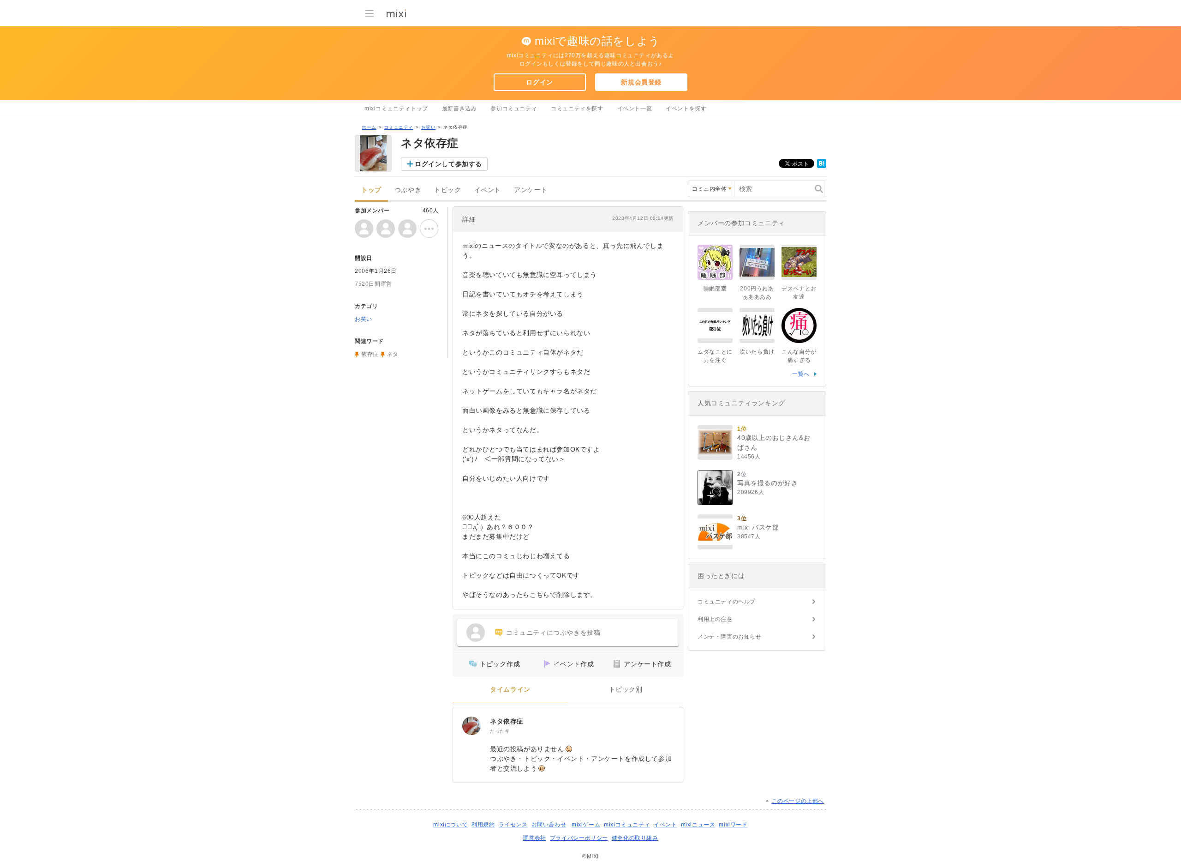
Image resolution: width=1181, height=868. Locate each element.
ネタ (393, 354)
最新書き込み (459, 108)
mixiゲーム (586, 824)
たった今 (499, 731)
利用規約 (483, 824)
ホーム (369, 127)
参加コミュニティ (513, 108)
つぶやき (407, 190)
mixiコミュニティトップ (396, 108)
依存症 (370, 354)
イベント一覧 (634, 108)
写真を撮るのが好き (767, 483)
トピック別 (626, 689)
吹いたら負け (757, 352)
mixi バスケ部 (758, 527)
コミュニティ (398, 127)
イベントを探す (686, 108)
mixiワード (733, 824)
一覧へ (801, 374)
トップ (371, 190)
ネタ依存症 (507, 721)
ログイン (539, 82)
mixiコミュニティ (627, 824)
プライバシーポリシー (579, 838)
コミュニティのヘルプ (727, 601)
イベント (487, 190)
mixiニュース (698, 824)
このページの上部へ (798, 801)
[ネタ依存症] (471, 726)
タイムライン (510, 689)
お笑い (428, 127)
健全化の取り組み (635, 838)
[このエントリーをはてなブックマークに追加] (821, 166)
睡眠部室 (715, 288)
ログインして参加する (448, 164)
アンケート (531, 190)
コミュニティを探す (577, 108)
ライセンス (513, 824)
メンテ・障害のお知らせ (730, 636)
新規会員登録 (641, 82)
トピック (447, 190)
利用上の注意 (715, 619)
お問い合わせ (549, 824)
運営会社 (534, 838)
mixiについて (450, 824)
